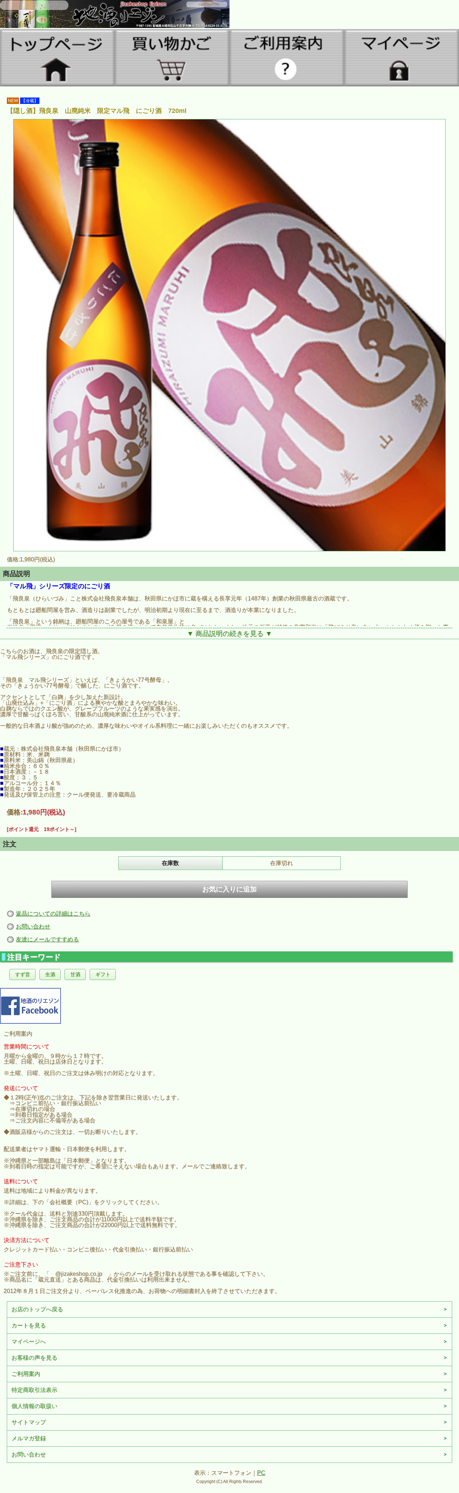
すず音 (22, 974)
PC (261, 1473)
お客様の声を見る (34, 1358)
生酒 (50, 974)
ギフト (102, 974)
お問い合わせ (33, 926)
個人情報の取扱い (34, 1406)
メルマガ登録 (28, 1438)
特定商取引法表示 (34, 1390)
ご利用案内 (25, 1374)
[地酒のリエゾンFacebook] (30, 1005)
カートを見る (28, 1325)
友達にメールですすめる (47, 939)
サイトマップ (28, 1422)
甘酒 (75, 974)
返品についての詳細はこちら (53, 913)
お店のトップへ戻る (37, 1309)
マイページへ (28, 1342)
